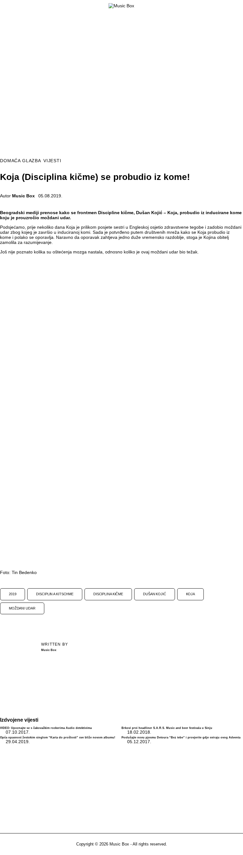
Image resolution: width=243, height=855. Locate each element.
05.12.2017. (139, 741)
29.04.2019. (18, 741)
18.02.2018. (139, 732)
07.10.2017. (18, 732)
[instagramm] (121, 785)
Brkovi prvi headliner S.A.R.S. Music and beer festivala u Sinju (167, 728)
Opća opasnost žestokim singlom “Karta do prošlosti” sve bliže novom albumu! (57, 737)
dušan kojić (154, 594)
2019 (12, 594)
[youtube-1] (138, 785)
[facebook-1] (104, 785)
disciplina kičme (108, 594)
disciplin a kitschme (54, 594)
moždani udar (22, 608)
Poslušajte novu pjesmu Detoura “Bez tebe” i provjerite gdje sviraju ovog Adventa (181, 737)
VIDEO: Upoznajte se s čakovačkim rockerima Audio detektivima (46, 728)
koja (190, 594)
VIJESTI (52, 160)
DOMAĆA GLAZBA (20, 160)
